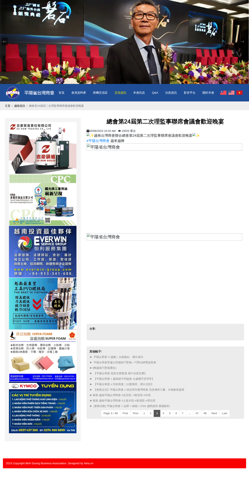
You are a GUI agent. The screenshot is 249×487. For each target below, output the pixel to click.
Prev (136, 413)
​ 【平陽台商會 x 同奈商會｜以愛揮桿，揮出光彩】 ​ (123, 384)
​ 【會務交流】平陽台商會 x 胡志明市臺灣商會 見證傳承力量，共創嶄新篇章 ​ (139, 389)
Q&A (155, 92)
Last (224, 413)
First (125, 413)
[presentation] (5, 41)
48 (205, 413)
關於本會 (208, 92)
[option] (43, 148)
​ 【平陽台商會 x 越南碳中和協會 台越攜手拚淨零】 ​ (124, 378)
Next (214, 413)
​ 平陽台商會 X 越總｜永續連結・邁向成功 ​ (118, 356)
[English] (231, 93)
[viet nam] (239, 93)
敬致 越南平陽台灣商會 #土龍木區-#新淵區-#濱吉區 (124, 400)
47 (197, 413)
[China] (223, 93)
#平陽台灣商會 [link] (98, 141)
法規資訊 (171, 92)
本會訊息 (139, 92)
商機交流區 (100, 92)
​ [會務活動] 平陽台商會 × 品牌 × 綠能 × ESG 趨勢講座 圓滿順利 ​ (131, 406)
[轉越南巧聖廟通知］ (105, 367)
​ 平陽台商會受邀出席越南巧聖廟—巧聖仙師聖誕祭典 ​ (125, 362)
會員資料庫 (78, 92)
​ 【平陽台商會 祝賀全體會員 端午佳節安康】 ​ (120, 373)
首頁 (61, 92)
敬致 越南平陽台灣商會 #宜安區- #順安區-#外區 (122, 395)
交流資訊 (120, 92)
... (189, 413)
